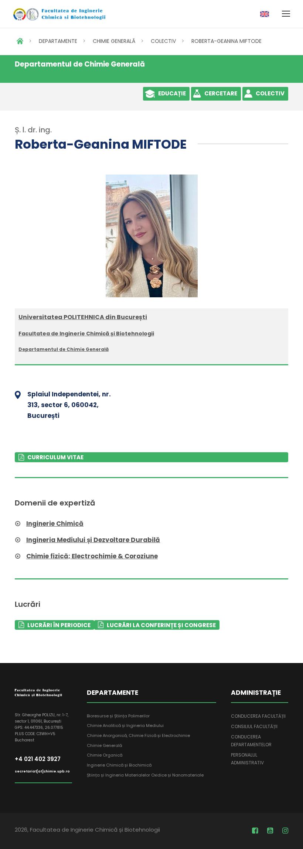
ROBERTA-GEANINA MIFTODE (226, 41)
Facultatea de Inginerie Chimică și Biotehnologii (86, 333)
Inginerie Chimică (55, 523)
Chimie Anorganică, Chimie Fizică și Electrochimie (138, 735)
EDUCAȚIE (172, 93)
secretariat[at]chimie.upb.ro (42, 771)
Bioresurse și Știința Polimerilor (118, 716)
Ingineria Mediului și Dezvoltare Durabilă (93, 539)
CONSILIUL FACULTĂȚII (254, 726)
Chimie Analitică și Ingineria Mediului (125, 725)
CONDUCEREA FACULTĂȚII (258, 716)
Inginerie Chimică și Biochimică (119, 765)
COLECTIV (163, 41)
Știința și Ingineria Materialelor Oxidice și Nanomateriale (145, 775)
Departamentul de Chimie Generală (63, 349)
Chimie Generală (104, 745)
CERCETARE (220, 93)
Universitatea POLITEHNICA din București (82, 317)
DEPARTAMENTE (58, 41)
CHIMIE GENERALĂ (114, 41)
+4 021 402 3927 (38, 759)
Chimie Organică (104, 755)
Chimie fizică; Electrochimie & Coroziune (92, 556)
